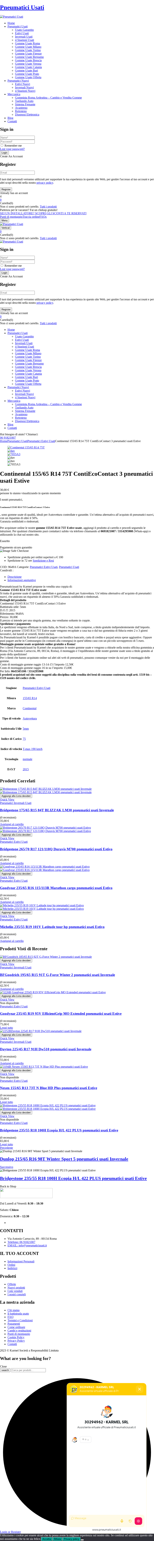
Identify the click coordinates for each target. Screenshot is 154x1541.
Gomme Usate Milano (28, 46)
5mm (26, 728)
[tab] (81, 577)
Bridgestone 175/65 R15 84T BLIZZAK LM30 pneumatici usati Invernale (57, 810)
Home (3, 441)
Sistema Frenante (25, 104)
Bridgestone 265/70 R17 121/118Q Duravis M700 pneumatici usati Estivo (56, 849)
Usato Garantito (24, 29)
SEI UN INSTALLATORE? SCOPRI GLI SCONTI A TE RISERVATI (43, 213)
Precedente (6, 1147)
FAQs (43, 216)
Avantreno (21, 107)
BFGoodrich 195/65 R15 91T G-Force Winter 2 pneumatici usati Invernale (57, 975)
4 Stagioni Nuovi (25, 90)
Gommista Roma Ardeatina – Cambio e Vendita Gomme (48, 97)
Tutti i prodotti (48, 206)
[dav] (11, 450)
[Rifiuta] (82, 1539)
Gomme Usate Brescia (28, 60)
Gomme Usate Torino (28, 50)
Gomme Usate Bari (26, 70)
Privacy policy (71, 1539)
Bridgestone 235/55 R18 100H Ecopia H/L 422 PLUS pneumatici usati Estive (59, 1130)
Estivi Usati (22, 33)
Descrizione (15, 576)
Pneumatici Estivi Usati (41, 441)
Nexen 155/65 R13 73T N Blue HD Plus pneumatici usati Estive (48, 1088)
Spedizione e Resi (43, 560)
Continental (29, 708)
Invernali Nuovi (24, 87)
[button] (77, 200)
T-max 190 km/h (32, 749)
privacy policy (44, 182)
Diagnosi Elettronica (27, 114)
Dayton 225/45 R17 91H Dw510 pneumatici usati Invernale (45, 1049)
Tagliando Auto (24, 101)
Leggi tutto (6, 1027)
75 (24, 738)
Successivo (6, 1167)
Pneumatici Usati (22, 7)
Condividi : (6, 570)
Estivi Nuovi (22, 84)
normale (27, 759)
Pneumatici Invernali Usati (15, 803)
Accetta (46, 1539)
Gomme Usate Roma (27, 43)
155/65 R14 (30, 698)
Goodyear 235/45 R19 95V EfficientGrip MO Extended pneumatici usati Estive (61, 1014)
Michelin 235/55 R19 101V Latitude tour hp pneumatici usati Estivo (52, 927)
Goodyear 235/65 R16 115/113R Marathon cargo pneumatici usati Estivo (56, 888)
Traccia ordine (31, 216)
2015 (26, 769)
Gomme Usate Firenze (28, 53)
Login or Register (10, 1531)
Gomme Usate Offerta (28, 77)
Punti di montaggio (11, 216)
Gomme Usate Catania (28, 67)
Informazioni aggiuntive (22, 580)
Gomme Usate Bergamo (29, 57)
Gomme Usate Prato (27, 73)
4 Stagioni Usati (24, 40)
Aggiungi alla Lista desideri (16, 796)
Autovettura (30, 718)
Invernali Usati (23, 36)
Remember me (13, 145)
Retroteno (21, 111)
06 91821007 (8, 437)
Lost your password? (12, 149)
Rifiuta (57, 1539)
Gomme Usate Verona (28, 63)
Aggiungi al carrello (12, 824)
